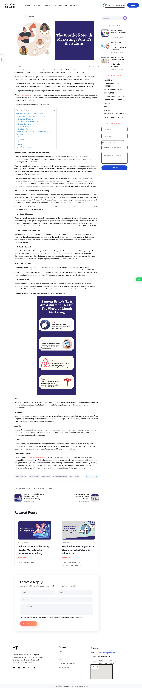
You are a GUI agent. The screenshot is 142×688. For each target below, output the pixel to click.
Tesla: (20, 144)
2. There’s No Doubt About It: (28, 122)
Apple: (20, 137)
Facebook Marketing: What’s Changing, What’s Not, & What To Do (78, 550)
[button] (114, 5)
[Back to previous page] (56, 498)
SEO (107, 110)
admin (19, 67)
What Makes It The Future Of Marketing (30, 116)
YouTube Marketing (113, 117)
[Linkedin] (29, 668)
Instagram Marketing (114, 100)
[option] (35, 543)
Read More (22, 558)
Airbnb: (20, 142)
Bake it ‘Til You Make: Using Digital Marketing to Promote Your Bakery (33, 550)
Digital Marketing (23, 489)
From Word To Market (24, 147)
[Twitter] (14, 668)
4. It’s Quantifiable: (24, 127)
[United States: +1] (104, 142)
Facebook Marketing (71, 562)
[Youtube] (24, 668)
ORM (107, 103)
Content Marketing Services (112, 84)
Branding (109, 80)
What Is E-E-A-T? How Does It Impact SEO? (118, 32)
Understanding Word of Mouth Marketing (31, 114)
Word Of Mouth (74, 476)
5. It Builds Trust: (24, 129)
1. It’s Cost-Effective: (25, 119)
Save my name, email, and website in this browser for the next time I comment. (52, 617)
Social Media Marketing (42, 489)
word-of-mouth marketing (35, 457)
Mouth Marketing (34, 476)
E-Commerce (110, 93)
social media (46, 476)
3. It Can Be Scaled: (25, 124)
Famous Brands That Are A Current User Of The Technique (33, 133)
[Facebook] (19, 668)
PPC (106, 107)
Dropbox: (21, 139)
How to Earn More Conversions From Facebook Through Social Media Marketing (118, 61)
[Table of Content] (53, 110)
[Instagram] (34, 668)
